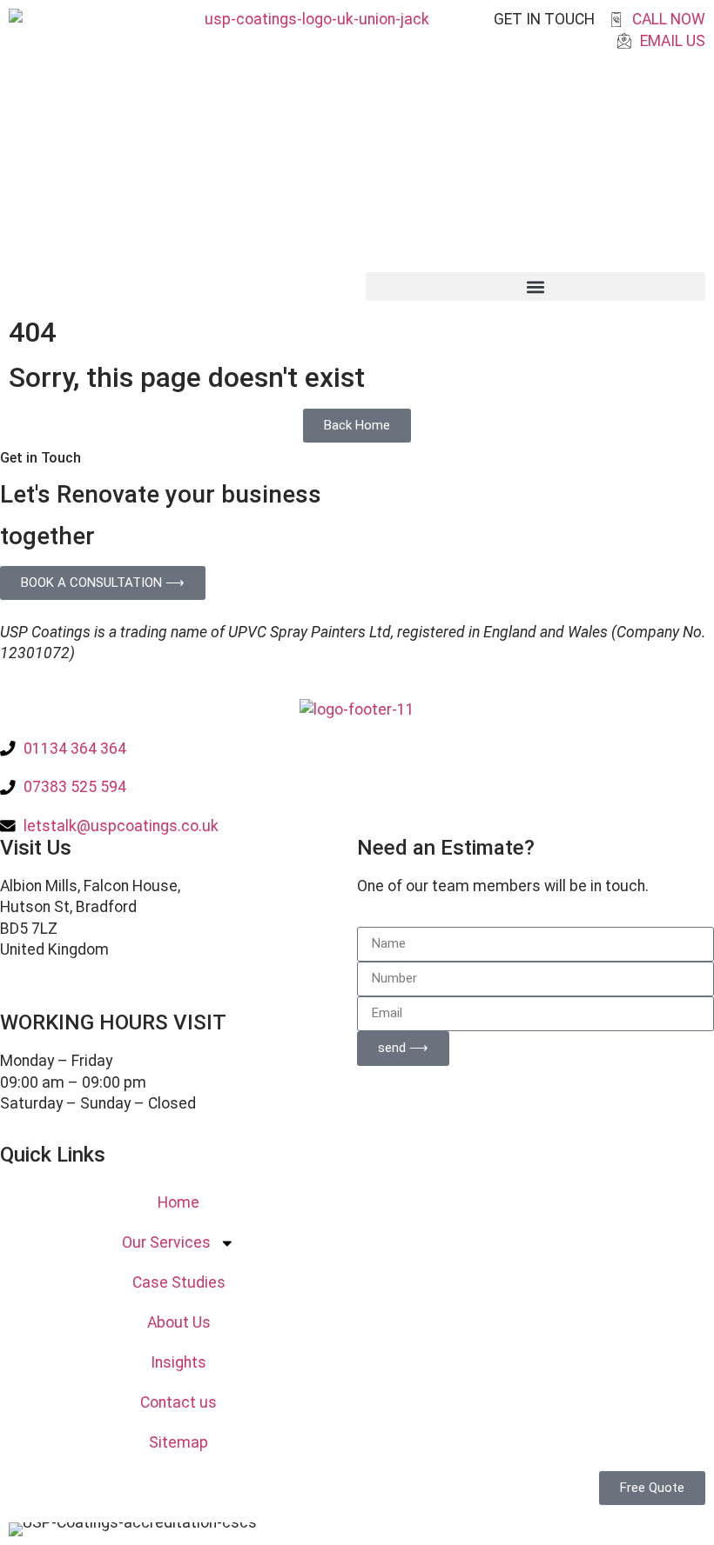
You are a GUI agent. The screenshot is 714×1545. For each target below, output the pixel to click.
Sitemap (178, 1442)
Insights (178, 1362)
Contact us (178, 1402)
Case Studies (179, 1282)
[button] (535, 286)
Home (178, 1202)
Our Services (166, 1242)
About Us (179, 1322)
